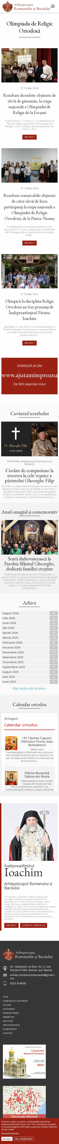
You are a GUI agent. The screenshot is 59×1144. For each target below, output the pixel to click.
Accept (7, 1139)
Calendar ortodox (21, 725)
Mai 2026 (8, 628)
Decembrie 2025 (13, 652)
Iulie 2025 (9, 677)
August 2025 (11, 672)
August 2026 (11, 613)
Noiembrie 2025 (13, 657)
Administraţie (11, 1012)
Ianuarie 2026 (11, 647)
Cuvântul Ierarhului (33, 925)
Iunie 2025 (9, 682)
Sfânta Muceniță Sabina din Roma (37, 774)
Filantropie (10, 1029)
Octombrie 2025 (13, 662)
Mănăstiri (8, 1016)
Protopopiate (11, 1025)
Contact (8, 1033)
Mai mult (29, 137)
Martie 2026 (10, 637)
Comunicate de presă (15, 1000)
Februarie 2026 (12, 642)
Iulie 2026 (9, 618)
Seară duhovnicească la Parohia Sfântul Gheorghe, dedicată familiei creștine (29, 563)
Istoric (7, 1004)
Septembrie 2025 (14, 667)
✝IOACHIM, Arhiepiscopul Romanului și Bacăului (29, 463)
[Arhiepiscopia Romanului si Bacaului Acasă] (26, 6)
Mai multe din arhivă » (29, 688)
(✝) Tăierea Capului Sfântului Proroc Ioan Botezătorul (37, 741)
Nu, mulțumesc (24, 1138)
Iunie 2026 (9, 623)
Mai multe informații (10, 1133)
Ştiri (5, 996)
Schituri (8, 1021)
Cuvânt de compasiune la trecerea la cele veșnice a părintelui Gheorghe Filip (29, 475)
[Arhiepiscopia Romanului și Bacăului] (28, 954)
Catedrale (9, 1008)
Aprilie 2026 (10, 633)
